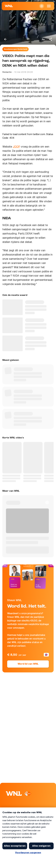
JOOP (16, 146)
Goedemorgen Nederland (15, 49)
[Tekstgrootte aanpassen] (43, 39)
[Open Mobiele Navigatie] (48, 6)
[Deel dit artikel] (51, 39)
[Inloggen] (41, 6)
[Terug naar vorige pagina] (5, 39)
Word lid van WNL (28, 664)
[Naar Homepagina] (9, 6)
